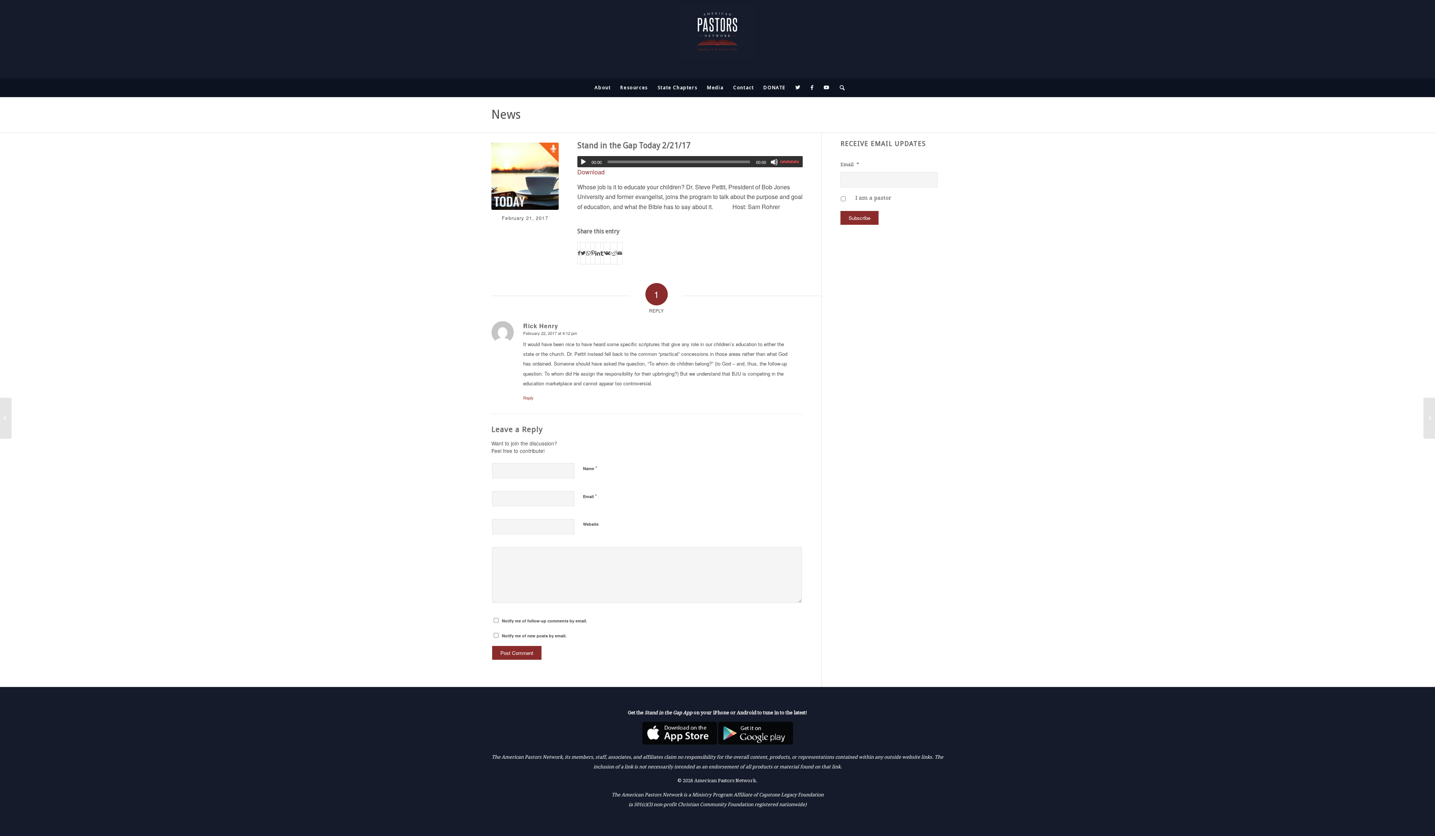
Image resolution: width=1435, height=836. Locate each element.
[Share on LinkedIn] (597, 253)
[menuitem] (602, 87)
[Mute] (774, 162)
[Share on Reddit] (614, 253)
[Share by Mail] (619, 253)
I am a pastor (873, 198)
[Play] (583, 162)
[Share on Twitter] (583, 253)
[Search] (840, 87)
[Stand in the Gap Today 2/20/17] (6, 418)
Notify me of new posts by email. (534, 635)
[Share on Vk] (607, 253)
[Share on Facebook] (579, 253)
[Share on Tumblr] (602, 253)
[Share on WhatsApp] (588, 253)
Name (590, 468)
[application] (690, 161)
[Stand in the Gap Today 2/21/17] (525, 176)
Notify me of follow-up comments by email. (544, 621)
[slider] (791, 161)
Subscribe (859, 217)
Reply (528, 398)
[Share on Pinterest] (593, 253)
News (506, 115)
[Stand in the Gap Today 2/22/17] (1429, 418)
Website (591, 524)
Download (591, 172)
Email (590, 496)
